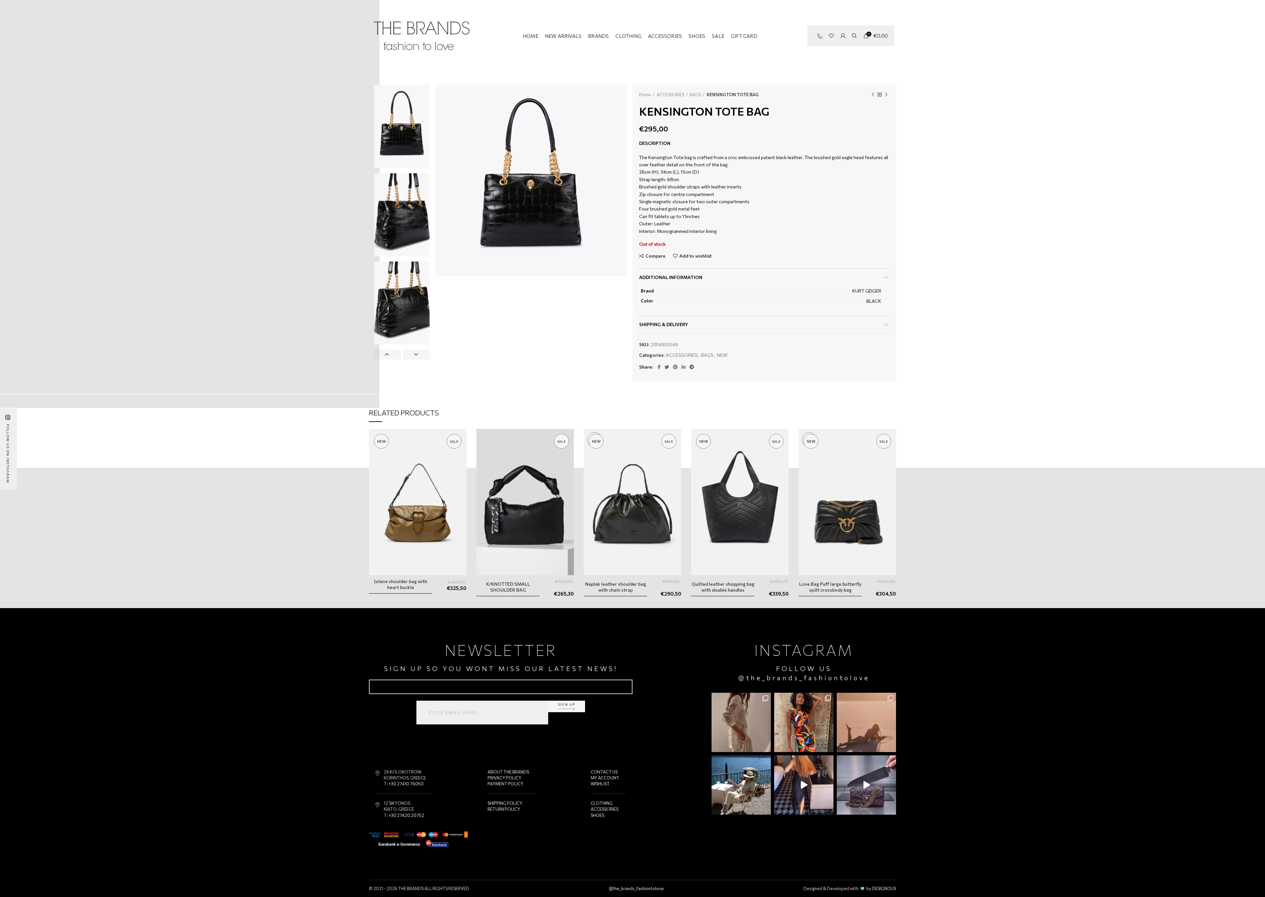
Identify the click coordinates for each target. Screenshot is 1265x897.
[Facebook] (659, 367)
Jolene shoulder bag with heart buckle (400, 584)
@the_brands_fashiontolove (804, 678)
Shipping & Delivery (663, 324)
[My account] (843, 35)
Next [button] (416, 354)
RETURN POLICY (504, 809)
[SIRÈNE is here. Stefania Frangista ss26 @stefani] (866, 722)
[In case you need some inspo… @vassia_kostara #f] (741, 785)
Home (645, 94)
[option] (402, 126)
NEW (722, 355)
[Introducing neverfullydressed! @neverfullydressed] (803, 722)
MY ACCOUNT (605, 777)
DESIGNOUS (884, 888)
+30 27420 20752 (406, 815)
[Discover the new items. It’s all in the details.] (741, 722)
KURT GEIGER (866, 291)
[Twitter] (666, 367)
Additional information (670, 277)
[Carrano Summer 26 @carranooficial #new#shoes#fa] (803, 785)
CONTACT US (604, 771)
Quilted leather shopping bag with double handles (722, 587)
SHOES (597, 815)
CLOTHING (602, 803)
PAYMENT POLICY (505, 783)
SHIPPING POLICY (505, 803)
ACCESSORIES (670, 94)
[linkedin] (684, 367)
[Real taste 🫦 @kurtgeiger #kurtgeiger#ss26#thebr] (866, 785)
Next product (886, 94)
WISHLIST (600, 783)
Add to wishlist (695, 256)
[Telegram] (692, 367)
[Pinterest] (675, 367)
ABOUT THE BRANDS (508, 771)
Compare (655, 256)
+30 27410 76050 (406, 783)
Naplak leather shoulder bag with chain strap (615, 587)
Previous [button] (387, 354)
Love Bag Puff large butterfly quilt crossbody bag (830, 587)
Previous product (873, 94)
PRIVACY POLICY (504, 777)
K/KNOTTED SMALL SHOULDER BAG (508, 587)
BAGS (695, 94)
